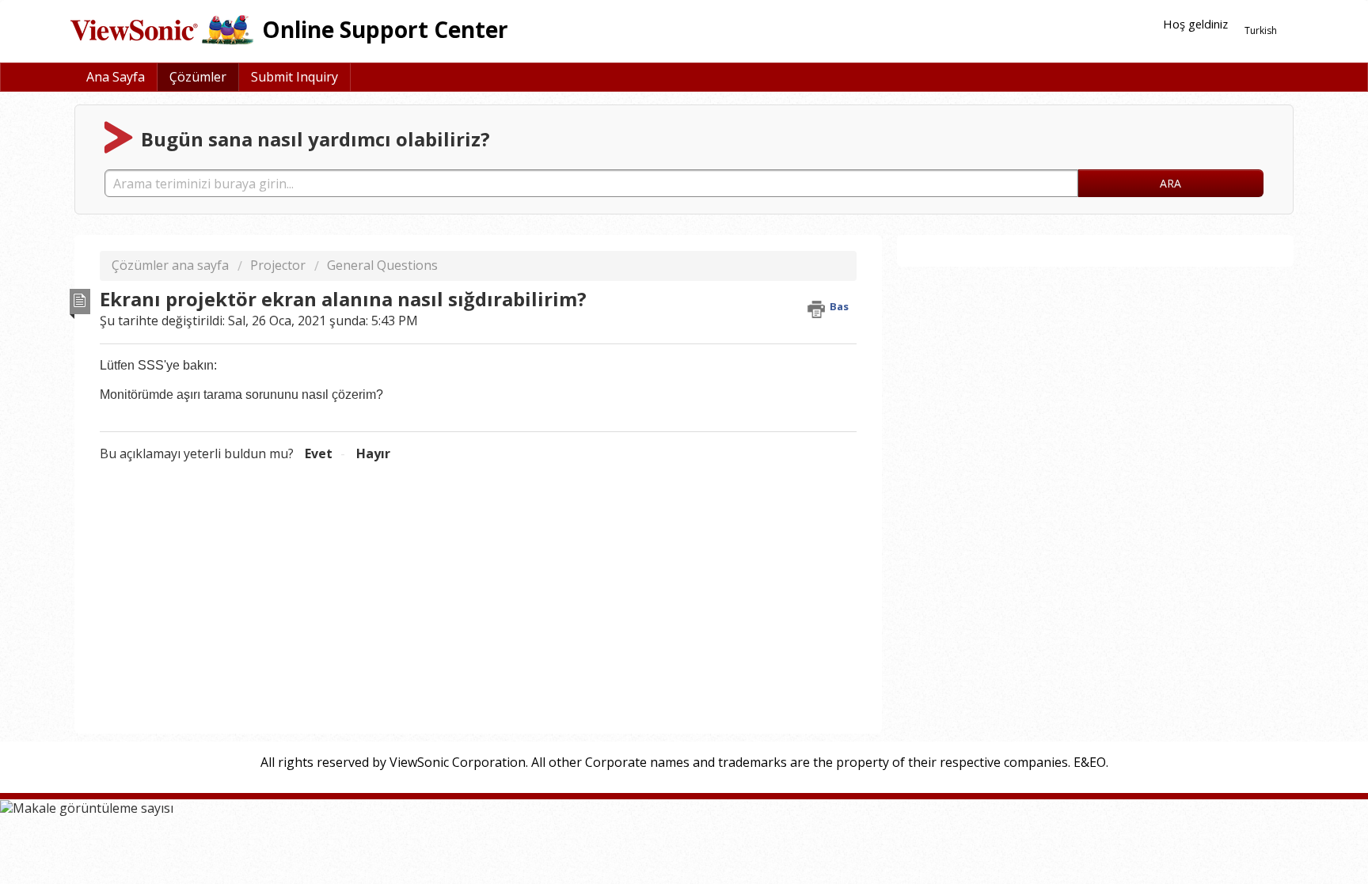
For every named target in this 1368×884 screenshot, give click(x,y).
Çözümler (197, 76)
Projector (278, 265)
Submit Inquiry (294, 76)
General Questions (382, 265)
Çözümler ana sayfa (172, 265)
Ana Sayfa (115, 76)
